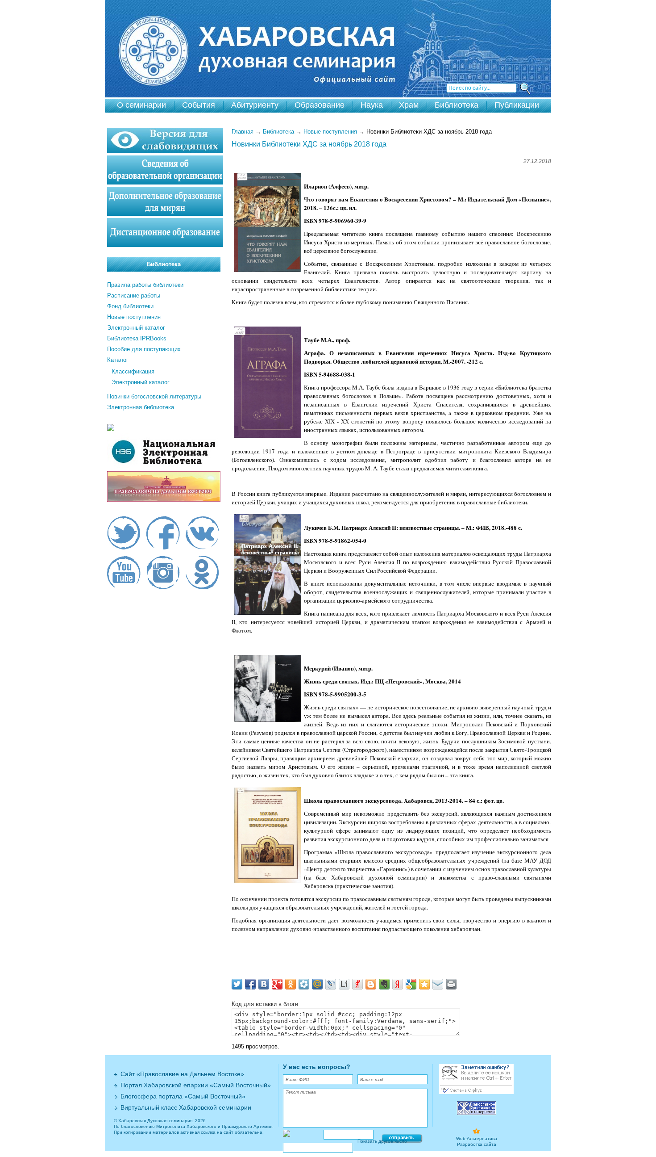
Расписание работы (133, 295)
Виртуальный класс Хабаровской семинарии (185, 1107)
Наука (372, 105)
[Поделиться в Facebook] (250, 984)
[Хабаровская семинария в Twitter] (124, 534)
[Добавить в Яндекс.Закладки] (397, 984)
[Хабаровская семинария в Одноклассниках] (202, 573)
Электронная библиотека (140, 407)
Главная (242, 131)
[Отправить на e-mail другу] (437, 984)
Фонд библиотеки (130, 306)
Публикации (516, 105)
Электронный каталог (136, 327)
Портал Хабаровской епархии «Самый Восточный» (195, 1085)
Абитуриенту (254, 105)
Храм (409, 105)
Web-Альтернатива (476, 1138)
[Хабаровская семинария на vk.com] (202, 534)
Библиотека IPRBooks (136, 338)
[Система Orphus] (476, 1092)
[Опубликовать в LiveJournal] (330, 984)
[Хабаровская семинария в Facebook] (163, 534)
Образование (320, 105)
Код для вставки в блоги (265, 1004)
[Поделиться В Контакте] (263, 984)
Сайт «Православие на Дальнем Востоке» (182, 1073)
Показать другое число (382, 1141)
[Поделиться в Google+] (277, 984)
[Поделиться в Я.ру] (357, 984)
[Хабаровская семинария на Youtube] (124, 573)
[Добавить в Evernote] (384, 984)
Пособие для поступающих (144, 349)
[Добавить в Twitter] (237, 984)
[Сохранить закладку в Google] (411, 984)
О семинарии (141, 105)
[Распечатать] (451, 984)
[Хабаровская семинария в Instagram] (163, 573)
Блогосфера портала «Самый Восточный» (182, 1096)
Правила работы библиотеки (145, 284)
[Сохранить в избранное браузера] (424, 984)
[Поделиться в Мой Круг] (304, 984)
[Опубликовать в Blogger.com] (370, 984)
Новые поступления (330, 131)
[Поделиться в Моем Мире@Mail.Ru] (317, 984)
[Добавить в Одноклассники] (290, 984)
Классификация (133, 371)
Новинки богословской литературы (154, 396)
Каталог (118, 359)
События (198, 105)
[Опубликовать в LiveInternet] (344, 984)
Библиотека (456, 105)
